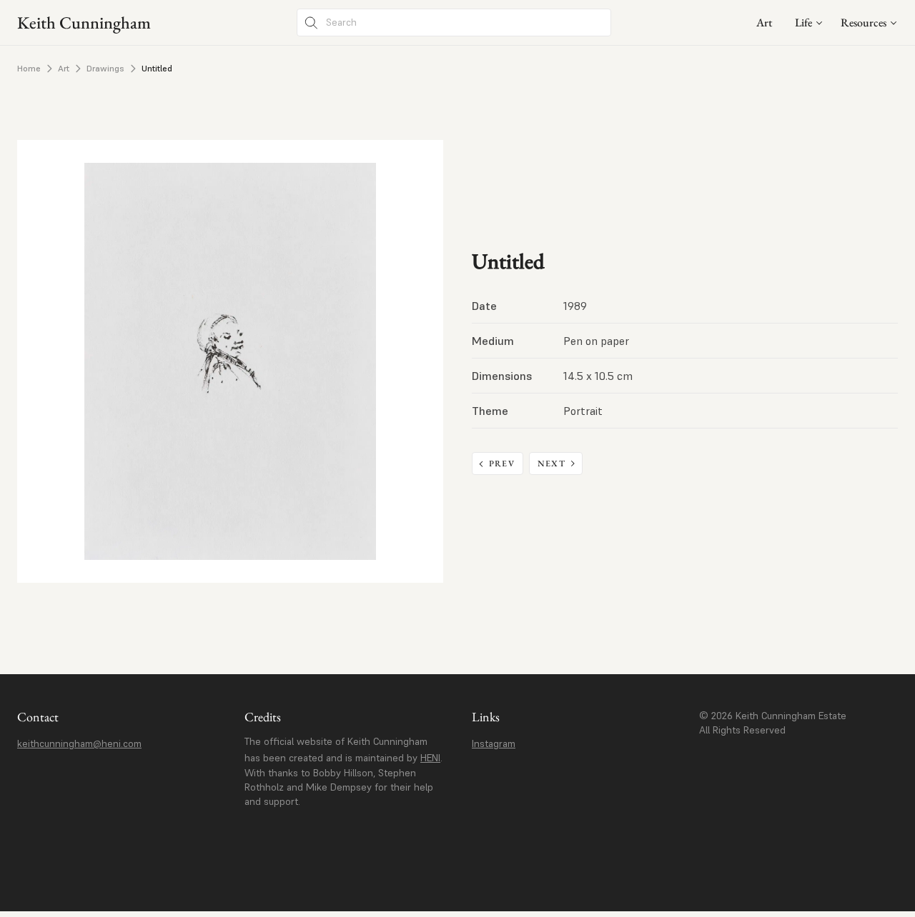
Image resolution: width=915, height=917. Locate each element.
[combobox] (809, 22)
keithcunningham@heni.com (79, 743)
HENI (430, 757)
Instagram (493, 743)
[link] (764, 22)
